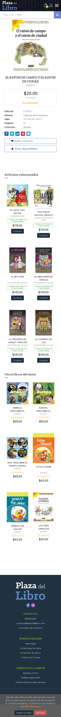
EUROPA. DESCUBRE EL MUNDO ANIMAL (43, 409)
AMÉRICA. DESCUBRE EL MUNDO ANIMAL (17, 409)
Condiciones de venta (30, 648)
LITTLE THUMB (43, 466)
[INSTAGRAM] (33, 605)
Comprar (17, 231)
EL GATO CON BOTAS (17, 211)
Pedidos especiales (30, 677)
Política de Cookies (30, 657)
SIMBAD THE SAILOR (17, 527)
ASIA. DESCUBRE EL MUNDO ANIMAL (17, 464)
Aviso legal (30, 643)
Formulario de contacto (30, 628)
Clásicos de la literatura (35, 115)
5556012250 (30, 618)
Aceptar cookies (23, 712)
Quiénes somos (30, 673)
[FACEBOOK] (28, 605)
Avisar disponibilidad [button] (25, 148)
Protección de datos (30, 652)
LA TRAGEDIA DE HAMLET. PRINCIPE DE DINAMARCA (17, 341)
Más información (33, 706)
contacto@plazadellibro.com (30, 623)
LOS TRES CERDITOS (43, 527)
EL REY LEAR (17, 276)
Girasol (27, 127)
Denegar (40, 712)
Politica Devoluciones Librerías (30, 682)
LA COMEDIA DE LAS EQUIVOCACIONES (43, 341)
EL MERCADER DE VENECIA (43, 278)
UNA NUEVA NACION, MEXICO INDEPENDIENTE (43, 213)
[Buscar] (57, 14)
